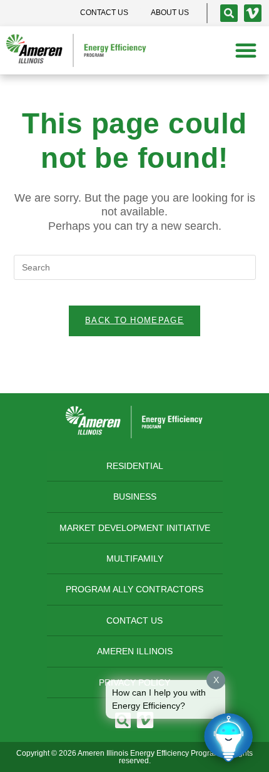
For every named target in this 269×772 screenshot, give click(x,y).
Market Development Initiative (134, 528)
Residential (134, 466)
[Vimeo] (253, 13)
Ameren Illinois (135, 651)
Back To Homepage (134, 320)
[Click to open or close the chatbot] (228, 737)
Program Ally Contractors (134, 589)
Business (134, 497)
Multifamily (134, 558)
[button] (246, 50)
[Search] (229, 13)
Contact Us (134, 620)
